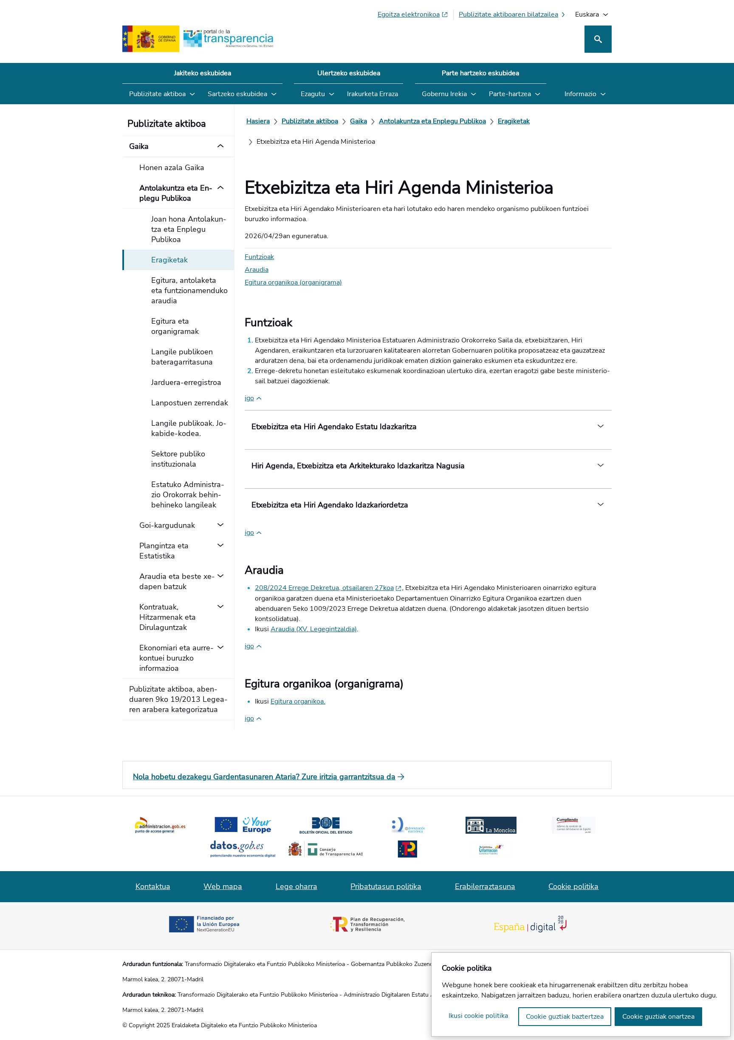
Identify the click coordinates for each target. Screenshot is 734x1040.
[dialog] (581, 994)
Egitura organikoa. (298, 701)
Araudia (256, 269)
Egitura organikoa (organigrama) (293, 282)
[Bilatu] (598, 39)
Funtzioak (259, 257)
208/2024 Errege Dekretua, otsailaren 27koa (324, 588)
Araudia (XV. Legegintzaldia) (314, 629)
